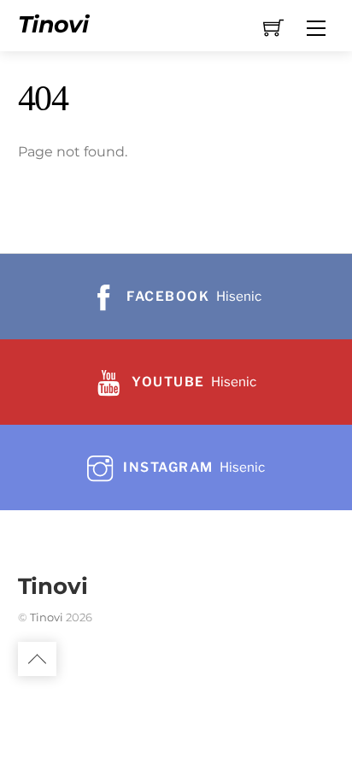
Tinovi (46, 617)
